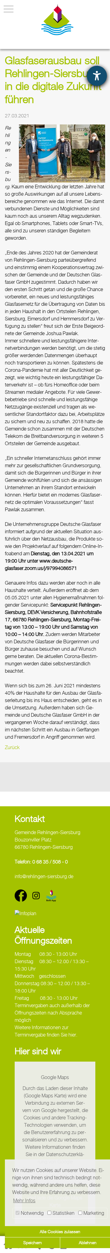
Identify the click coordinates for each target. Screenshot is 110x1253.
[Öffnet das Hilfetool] (97, 76)
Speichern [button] (32, 1242)
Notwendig (32, 1213)
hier (72, 1035)
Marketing (93, 1213)
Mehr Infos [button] (24, 1200)
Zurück (12, 747)
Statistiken (63, 1213)
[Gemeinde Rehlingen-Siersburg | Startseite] (57, 20)
